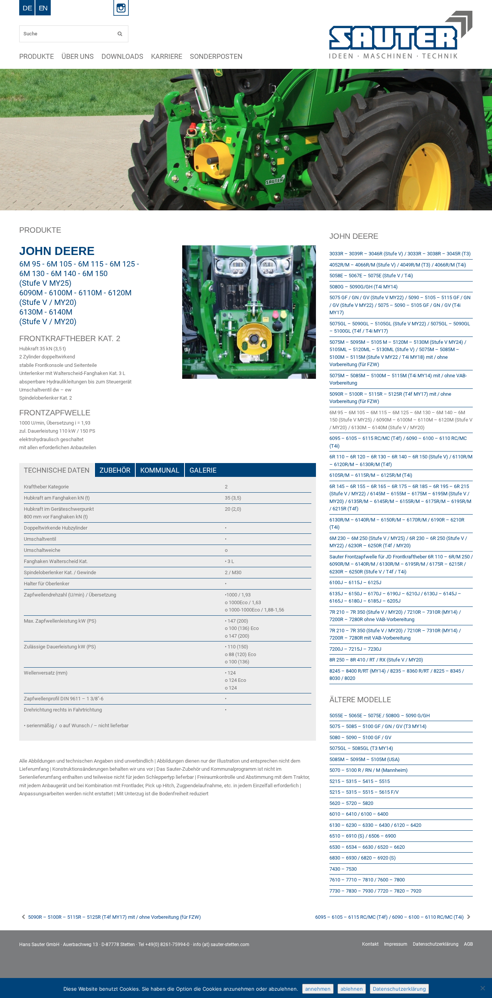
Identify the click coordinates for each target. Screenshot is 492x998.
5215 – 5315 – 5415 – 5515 (359, 781)
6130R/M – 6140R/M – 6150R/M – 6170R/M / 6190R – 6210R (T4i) (396, 523)
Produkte (28, 56)
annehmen (318, 989)
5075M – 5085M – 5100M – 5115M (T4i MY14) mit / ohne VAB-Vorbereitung (398, 379)
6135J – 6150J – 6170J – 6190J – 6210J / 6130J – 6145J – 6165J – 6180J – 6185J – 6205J (395, 597)
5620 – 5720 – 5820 (351, 803)
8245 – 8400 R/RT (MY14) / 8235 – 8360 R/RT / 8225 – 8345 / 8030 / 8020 (396, 674)
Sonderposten (133, 56)
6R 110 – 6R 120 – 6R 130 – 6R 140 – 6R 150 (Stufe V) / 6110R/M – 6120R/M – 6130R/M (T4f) (400, 460)
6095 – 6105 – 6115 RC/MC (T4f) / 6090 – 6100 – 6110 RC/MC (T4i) (398, 442)
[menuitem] (27, 7)
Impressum (395, 944)
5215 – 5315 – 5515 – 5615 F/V (364, 792)
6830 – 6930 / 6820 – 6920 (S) (362, 858)
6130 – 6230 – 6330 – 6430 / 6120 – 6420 (375, 825)
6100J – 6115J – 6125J (355, 582)
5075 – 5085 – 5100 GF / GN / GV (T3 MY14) (378, 726)
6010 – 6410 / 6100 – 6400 (358, 814)
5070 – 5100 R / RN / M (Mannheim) (368, 770)
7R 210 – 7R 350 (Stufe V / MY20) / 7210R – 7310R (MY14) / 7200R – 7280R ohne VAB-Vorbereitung (395, 616)
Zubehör (115, 470)
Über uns (53, 56)
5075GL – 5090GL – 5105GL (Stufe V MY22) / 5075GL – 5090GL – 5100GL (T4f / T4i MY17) (399, 327)
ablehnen (352, 989)
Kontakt (370, 944)
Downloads (78, 56)
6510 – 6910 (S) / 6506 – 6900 (362, 836)
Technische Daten (57, 470)
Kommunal (160, 470)
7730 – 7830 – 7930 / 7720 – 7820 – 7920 (375, 891)
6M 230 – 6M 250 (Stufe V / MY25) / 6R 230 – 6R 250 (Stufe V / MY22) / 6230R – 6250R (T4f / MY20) (398, 542)
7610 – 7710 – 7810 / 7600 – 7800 (367, 880)
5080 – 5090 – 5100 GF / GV (360, 737)
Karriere (105, 56)
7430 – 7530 (343, 869)
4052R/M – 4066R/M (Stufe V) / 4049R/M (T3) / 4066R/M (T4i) (397, 265)
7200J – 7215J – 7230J (355, 649)
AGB (468, 944)
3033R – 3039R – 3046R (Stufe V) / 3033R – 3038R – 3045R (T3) (400, 254)
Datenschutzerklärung (436, 944)
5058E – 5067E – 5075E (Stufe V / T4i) (371, 275)
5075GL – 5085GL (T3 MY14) (361, 748)
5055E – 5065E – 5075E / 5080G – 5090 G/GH (379, 715)
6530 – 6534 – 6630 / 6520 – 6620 (367, 847)
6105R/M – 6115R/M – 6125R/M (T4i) (370, 475)
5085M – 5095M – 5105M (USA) (364, 759)
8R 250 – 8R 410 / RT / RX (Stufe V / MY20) (376, 660)
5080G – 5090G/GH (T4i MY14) (363, 287)
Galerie (202, 470)
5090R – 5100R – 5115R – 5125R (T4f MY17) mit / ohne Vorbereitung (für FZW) (390, 398)
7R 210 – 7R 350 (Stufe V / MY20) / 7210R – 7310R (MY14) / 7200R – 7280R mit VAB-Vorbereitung (395, 634)
